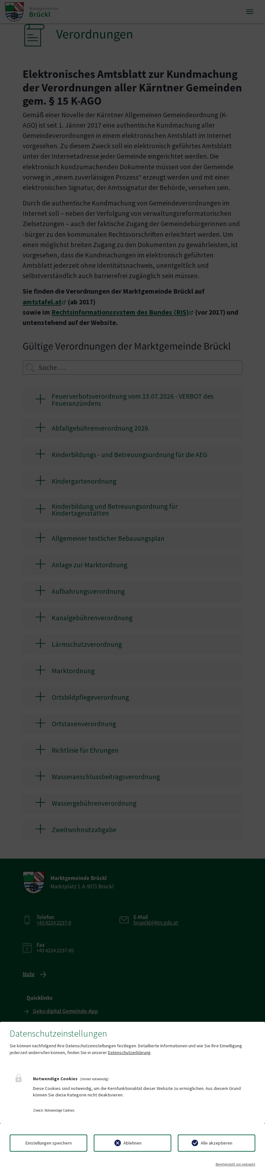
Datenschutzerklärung (129, 1052)
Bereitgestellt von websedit (235, 1164)
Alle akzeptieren (216, 1143)
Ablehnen (132, 1143)
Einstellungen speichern (49, 1143)
